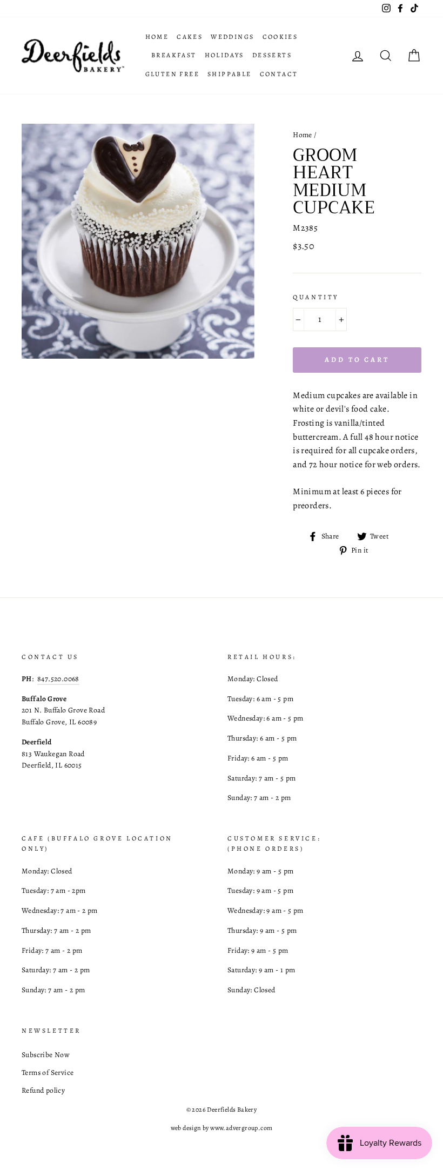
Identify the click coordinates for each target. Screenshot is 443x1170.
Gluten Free (172, 74)
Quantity (316, 297)
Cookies (280, 36)
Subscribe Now (46, 1055)
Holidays (224, 55)
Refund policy (43, 1090)
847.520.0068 (58, 679)
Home (157, 36)
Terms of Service (47, 1072)
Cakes (190, 36)
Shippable (229, 74)
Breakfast (174, 55)
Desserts (272, 55)
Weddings (232, 36)
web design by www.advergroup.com (222, 1128)
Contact (279, 74)
